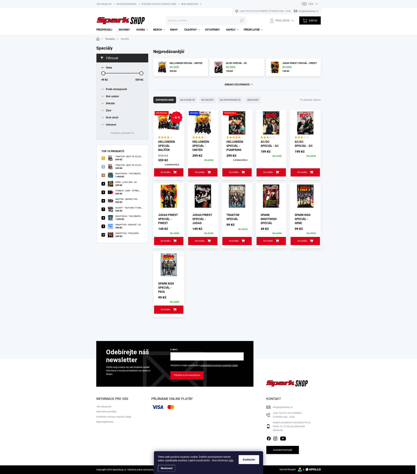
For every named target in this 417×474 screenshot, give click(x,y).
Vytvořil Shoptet (288, 469)
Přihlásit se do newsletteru (187, 375)
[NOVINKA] (203, 125)
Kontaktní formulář (282, 450)
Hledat (241, 20)
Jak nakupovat (103, 4)
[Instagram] (275, 437)
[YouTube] (283, 437)
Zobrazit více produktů (237, 84)
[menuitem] (105, 30)
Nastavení (167, 468)
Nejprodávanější (230, 100)
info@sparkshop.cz (283, 407)
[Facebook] (268, 437)
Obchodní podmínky (126, 4)
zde (231, 460)
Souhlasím (249, 459)
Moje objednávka (189, 4)
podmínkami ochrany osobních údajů (219, 365)
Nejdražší (207, 100)
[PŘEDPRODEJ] (237, 125)
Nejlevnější (187, 100)
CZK (310, 4)
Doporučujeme (165, 100)
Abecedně (253, 100)
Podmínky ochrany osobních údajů (158, 4)
